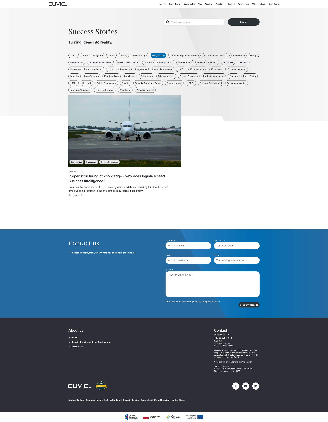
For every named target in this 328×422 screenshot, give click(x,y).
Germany (90, 400)
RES (73, 83)
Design (253, 55)
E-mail (169, 255)
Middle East (102, 400)
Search (243, 22)
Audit (111, 55)
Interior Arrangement (162, 69)
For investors (243, 4)
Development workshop (100, 62)
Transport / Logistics (80, 90)
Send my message (249, 305)
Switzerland (147, 400)
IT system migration (236, 69)
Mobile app (129, 76)
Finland (80, 400)
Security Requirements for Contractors (90, 342)
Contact (231, 4)
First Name (171, 241)
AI (73, 55)
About (207, 4)
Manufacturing (91, 76)
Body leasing (158, 55)
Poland (126, 400)
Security (126, 83)
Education (149, 62)
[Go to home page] (79, 386)
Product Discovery (189, 76)
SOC (191, 83)
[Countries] (278, 4)
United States (178, 400)
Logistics (74, 76)
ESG (253, 4)
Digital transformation (128, 62)
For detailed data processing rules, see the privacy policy (193, 301)
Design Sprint (76, 62)
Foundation (220, 4)
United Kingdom (162, 400)
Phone (217, 255)
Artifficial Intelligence (92, 55)
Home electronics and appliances (86, 69)
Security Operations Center (148, 83)
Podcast (261, 4)
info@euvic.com (222, 334)
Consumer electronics (215, 55)
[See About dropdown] (212, 4)
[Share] (82, 171)
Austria (72, 400)
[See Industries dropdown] (179, 4)
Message (169, 270)
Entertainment (185, 62)
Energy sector (166, 62)
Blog (200, 4)
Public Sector (249, 76)
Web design (125, 90)
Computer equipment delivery (184, 55)
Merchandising (111, 76)
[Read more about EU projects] (131, 417)
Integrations (141, 69)
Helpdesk (243, 62)
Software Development (211, 83)
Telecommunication (236, 83)
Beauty (123, 55)
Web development (145, 90)
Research (86, 83)
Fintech (213, 62)
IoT (181, 69)
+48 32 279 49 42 (223, 338)
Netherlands (116, 400)
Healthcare (228, 62)
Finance (201, 62)
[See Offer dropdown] (165, 4)
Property (233, 76)
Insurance (125, 69)
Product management (213, 76)
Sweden (135, 400)
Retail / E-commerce (106, 83)
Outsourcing (147, 76)
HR (111, 69)
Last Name (219, 241)
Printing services (166, 76)
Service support (174, 83)
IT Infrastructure (198, 69)
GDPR (74, 337)
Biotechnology (140, 55)
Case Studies (189, 4)
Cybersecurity (238, 55)
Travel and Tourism (105, 90)
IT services (216, 69)
